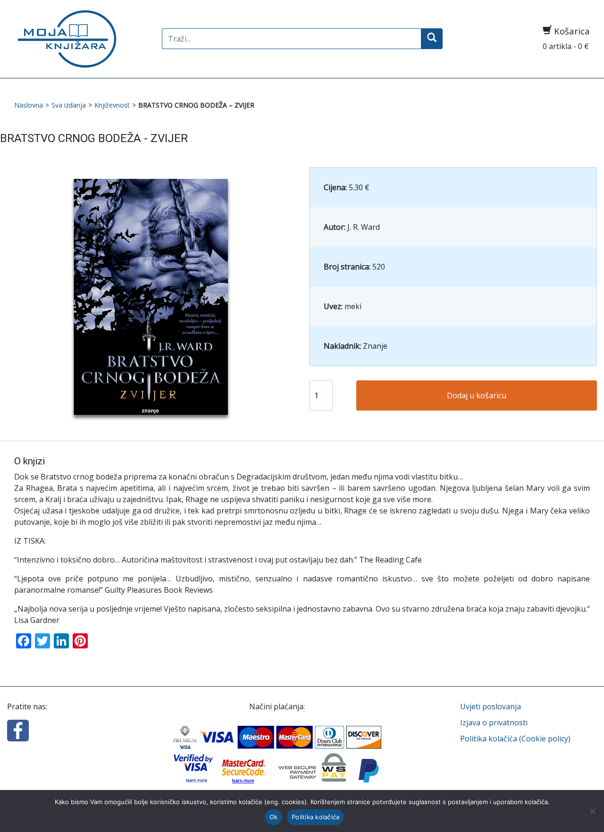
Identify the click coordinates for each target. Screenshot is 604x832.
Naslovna (28, 105)
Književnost (112, 105)
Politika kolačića (315, 817)
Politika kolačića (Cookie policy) (515, 738)
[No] (592, 811)
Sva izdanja (68, 105)
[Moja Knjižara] (81, 38)
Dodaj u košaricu (476, 395)
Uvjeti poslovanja (490, 706)
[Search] (432, 38)
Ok (273, 817)
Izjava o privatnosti (494, 722)
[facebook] (18, 729)
